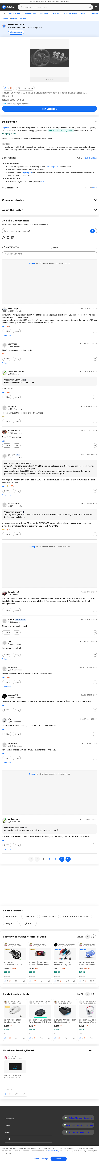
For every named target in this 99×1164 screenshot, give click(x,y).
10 (33, 981)
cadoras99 (13, 695)
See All (80, 937)
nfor (10, 719)
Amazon (7, 976)
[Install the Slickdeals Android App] (78, 1125)
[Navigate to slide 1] (46, 80)
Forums (14, 19)
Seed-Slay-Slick (15, 308)
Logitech (10, 923)
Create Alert (17, 32)
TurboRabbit (13, 592)
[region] (49, 1155)
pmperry (11, 455)
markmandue (14, 819)
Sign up (32, 263)
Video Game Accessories (76, 916)
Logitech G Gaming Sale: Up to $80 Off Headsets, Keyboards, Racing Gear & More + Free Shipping (14, 1076)
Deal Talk (22, 19)
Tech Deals (56, 13)
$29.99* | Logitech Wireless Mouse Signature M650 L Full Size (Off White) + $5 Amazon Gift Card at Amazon (14, 1021)
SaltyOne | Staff (91, 158)
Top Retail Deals (30, 13)
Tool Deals (44, 13)
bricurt (94, 188)
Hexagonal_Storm (16, 371)
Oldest (55, 247)
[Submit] (5, 253)
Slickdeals (5, 19)
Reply (17, 331)
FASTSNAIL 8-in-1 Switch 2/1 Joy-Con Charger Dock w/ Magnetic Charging (63, 963)
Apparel (84, 13)
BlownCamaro (14, 431)
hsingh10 (12, 406)
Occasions (11, 916)
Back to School (14, 13)
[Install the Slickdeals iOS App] (78, 1132)
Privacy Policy (53, 1151)
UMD (10, 642)
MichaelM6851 (14, 503)
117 (83, 981)
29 (8, 88)
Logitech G (6, 128)
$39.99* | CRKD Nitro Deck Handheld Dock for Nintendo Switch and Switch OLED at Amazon (40, 963)
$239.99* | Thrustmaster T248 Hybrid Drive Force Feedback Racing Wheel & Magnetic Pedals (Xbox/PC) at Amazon (15, 963)
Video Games (49, 916)
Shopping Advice (70, 13)
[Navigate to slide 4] (53, 80)
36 (58, 981)
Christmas (29, 916)
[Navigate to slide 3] (51, 80)
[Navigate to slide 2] (48, 80)
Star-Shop (12, 344)
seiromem (12, 667)
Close (58, 1159)
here (42, 181)
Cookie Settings (41, 1159)
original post (27, 173)
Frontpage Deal (53, 166)
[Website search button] (90, 7)
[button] (11, 88)
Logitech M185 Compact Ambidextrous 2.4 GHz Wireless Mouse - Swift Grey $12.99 (40, 1021)
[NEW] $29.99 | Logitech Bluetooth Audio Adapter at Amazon (65, 1021)
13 (7, 1038)
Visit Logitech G (49, 109)
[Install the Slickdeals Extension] (78, 1117)
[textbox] (46, 231)
